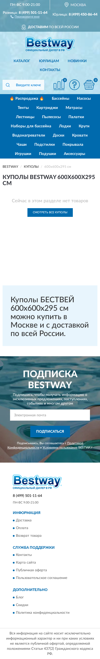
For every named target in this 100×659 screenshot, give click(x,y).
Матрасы (74, 108)
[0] (89, 85)
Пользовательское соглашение (41, 578)
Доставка (24, 520)
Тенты (23, 108)
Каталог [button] (22, 61)
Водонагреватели (28, 135)
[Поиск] (8, 85)
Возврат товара (29, 536)
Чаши (22, 145)
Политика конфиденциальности (42, 613)
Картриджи (47, 108)
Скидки (22, 605)
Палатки (76, 117)
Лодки (65, 126)
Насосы (84, 98)
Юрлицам (49, 61)
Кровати (80, 135)
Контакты (50, 70)
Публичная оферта (31, 570)
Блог (20, 597)
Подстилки (44, 145)
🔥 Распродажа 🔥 (26, 98)
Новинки (77, 61)
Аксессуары (74, 154)
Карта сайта (26, 563)
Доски (58, 135)
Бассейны (60, 98)
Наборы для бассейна (31, 126)
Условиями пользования (60, 447)
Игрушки (23, 154)
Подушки (47, 154)
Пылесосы (51, 117)
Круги (84, 126)
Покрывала (73, 145)
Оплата (22, 528)
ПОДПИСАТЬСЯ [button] (50, 431)
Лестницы (25, 117)
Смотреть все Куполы (50, 212)
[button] (25, 16)
